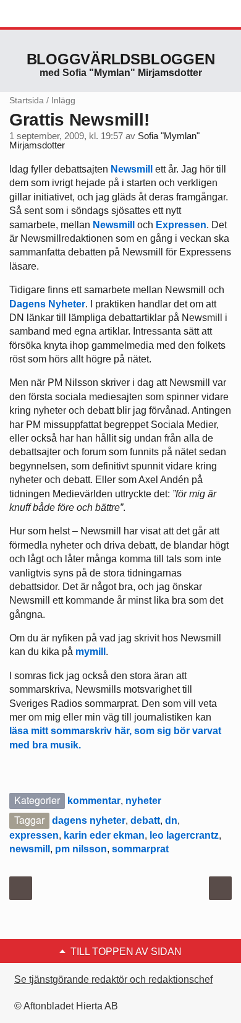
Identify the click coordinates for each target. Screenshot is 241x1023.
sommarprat (140, 849)
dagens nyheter (88, 820)
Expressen (181, 225)
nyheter (143, 800)
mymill (90, 651)
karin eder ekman (104, 835)
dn (171, 820)
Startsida (26, 100)
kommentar (93, 800)
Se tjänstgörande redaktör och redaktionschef (113, 979)
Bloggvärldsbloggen (121, 59)
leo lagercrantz (184, 835)
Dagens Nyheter (47, 304)
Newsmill (132, 169)
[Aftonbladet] (55, 14)
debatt (145, 820)
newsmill (29, 849)
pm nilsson (81, 849)
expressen (34, 835)
